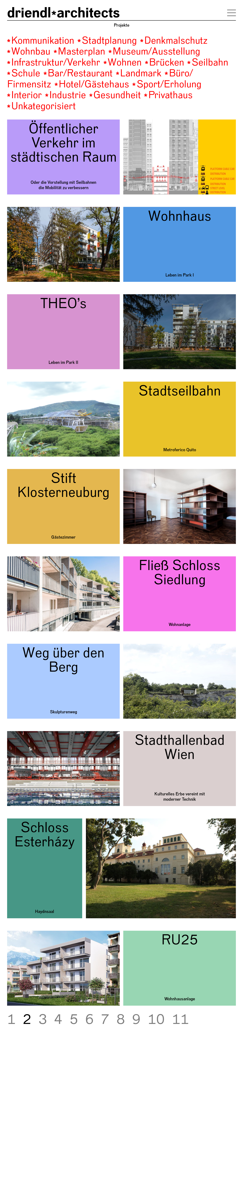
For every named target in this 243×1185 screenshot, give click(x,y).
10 (156, 1020)
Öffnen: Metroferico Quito (30, 384)
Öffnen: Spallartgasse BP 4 (32, 209)
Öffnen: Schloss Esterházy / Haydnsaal (43, 821)
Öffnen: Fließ (19, 559)
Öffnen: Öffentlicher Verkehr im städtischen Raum (52, 122)
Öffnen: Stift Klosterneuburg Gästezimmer (46, 471)
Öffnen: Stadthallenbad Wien (33, 733)
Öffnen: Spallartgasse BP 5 (32, 297)
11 (180, 1020)
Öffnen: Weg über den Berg (32, 646)
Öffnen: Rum (18, 933)
